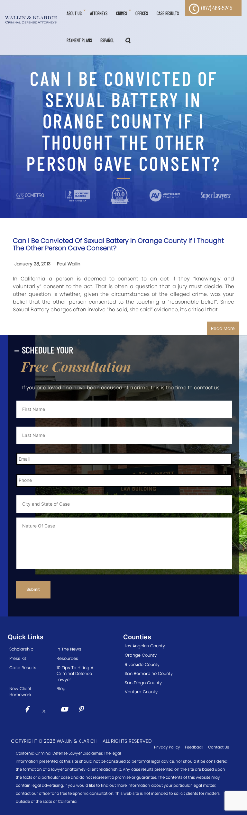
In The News (69, 649)
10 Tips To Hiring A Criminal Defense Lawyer (75, 674)
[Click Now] (29, 710)
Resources (67, 658)
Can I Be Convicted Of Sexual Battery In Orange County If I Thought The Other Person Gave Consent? (118, 244)
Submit (33, 589)
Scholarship (21, 649)
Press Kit (17, 658)
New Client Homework (20, 692)
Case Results (22, 668)
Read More (223, 328)
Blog (61, 689)
